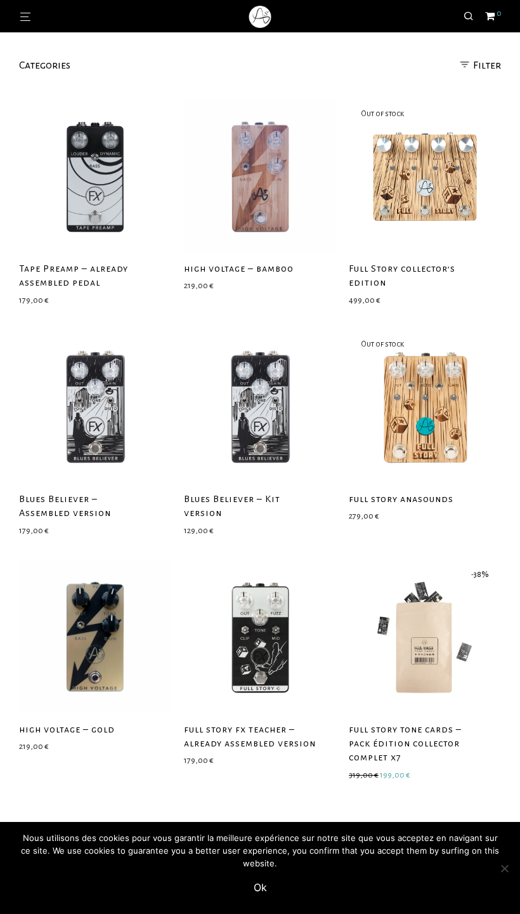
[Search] (473, 16)
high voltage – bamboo (239, 268)
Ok (260, 887)
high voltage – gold (67, 729)
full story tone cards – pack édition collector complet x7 (405, 743)
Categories (44, 65)
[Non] (504, 868)
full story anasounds (401, 499)
